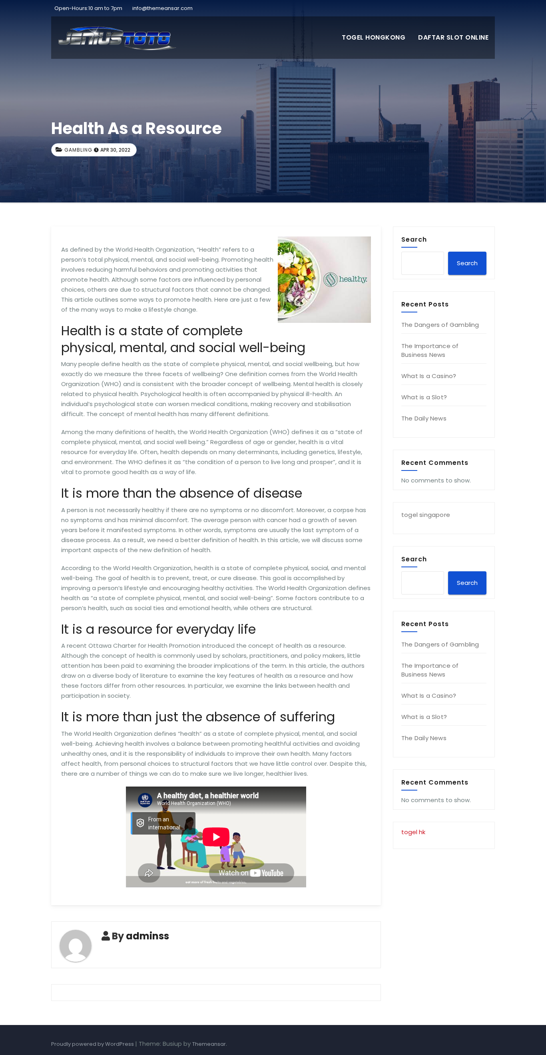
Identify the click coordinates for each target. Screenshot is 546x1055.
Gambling (78, 149)
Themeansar (209, 1044)
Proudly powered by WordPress (93, 1044)
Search (414, 239)
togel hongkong (373, 37)
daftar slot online (453, 37)
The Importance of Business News (429, 350)
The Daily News (423, 418)
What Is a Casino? (428, 376)
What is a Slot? (424, 397)
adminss (147, 936)
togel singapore (425, 514)
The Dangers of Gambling (440, 324)
